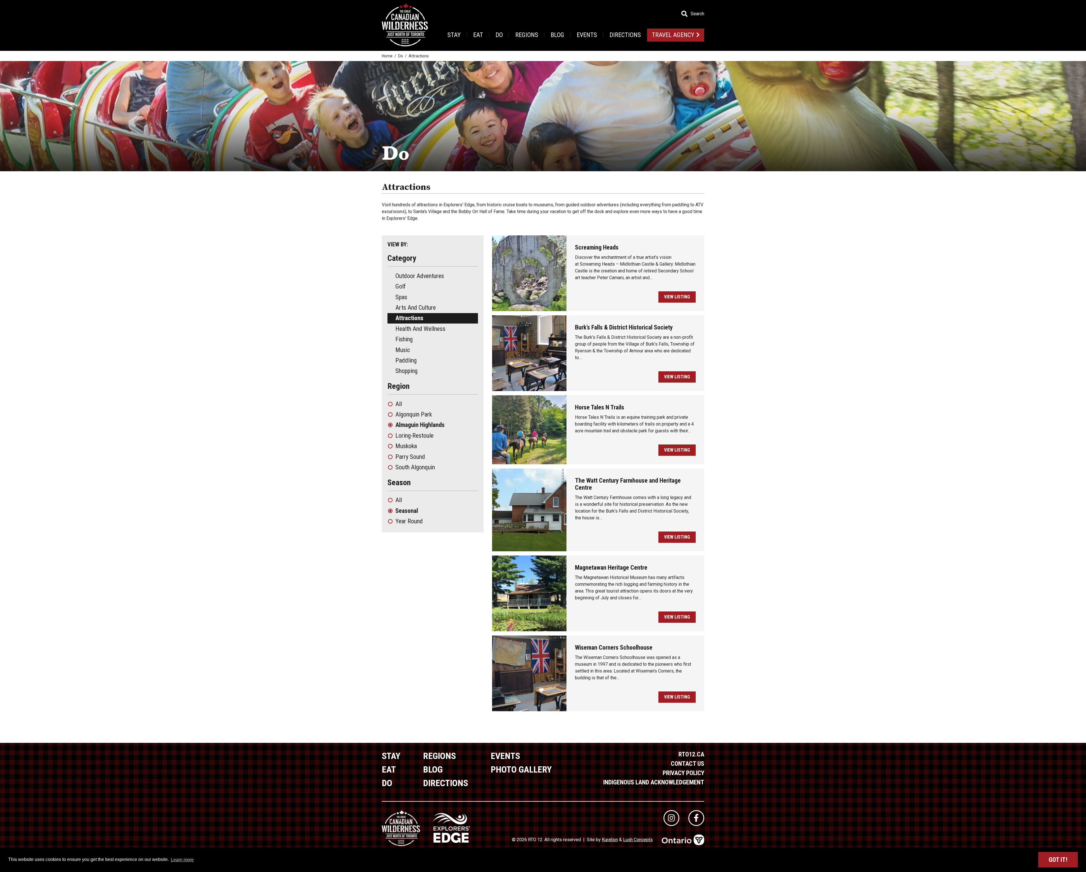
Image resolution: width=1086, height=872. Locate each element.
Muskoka (406, 446)
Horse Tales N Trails (599, 407)
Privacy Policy (683, 772)
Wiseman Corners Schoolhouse (613, 647)
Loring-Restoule (414, 435)
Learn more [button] (182, 859)
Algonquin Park (413, 414)
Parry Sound (410, 456)
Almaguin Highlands (420, 424)
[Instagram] (671, 818)
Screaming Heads (597, 247)
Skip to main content (113, 13)
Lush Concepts (638, 839)
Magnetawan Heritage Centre (611, 567)
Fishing (404, 339)
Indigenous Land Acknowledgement (653, 782)
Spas (401, 297)
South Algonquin (415, 467)
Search (697, 14)
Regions (526, 34)
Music (402, 349)
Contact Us (687, 763)
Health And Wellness (420, 328)
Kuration (610, 839)
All (398, 403)
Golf (400, 286)
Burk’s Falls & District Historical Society (624, 327)
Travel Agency (673, 34)
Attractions (409, 318)
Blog (557, 34)
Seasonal (406, 510)
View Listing (677, 297)
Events (587, 34)
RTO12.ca (691, 754)
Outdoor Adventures (419, 275)
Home (387, 56)
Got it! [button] (1058, 859)
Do (499, 34)
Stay (454, 34)
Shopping (406, 370)
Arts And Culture (415, 307)
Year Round (409, 521)
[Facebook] (696, 818)
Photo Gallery (521, 769)
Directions (625, 34)
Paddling (406, 360)
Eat (478, 34)
